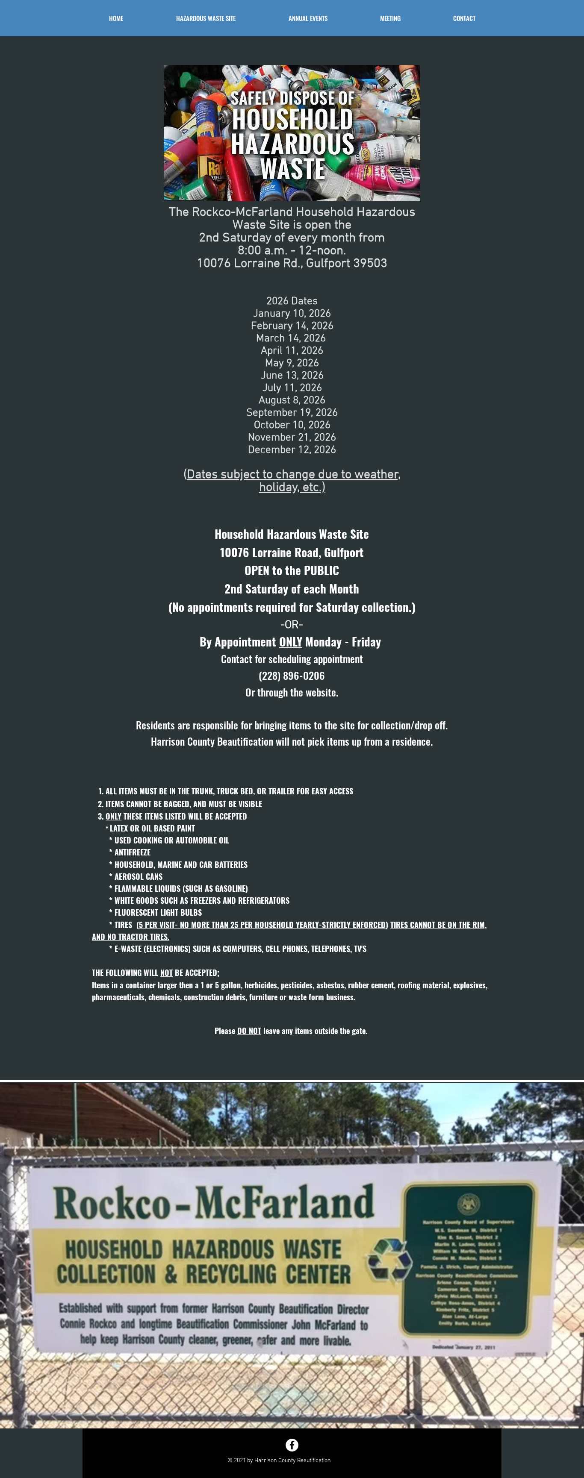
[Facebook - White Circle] (292, 1445)
